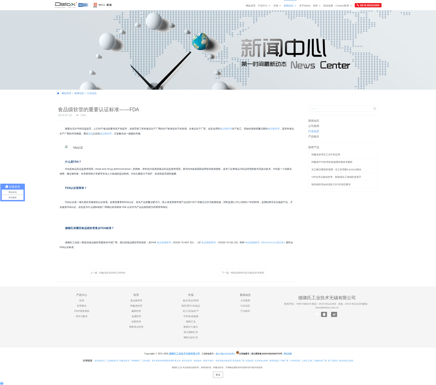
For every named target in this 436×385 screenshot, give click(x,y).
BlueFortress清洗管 (273, 242)
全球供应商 (295, 360)
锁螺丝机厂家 (321, 360)
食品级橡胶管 (164, 242)
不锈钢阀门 (135, 360)
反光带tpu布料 (261, 360)
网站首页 (250, 5)
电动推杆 (197, 360)
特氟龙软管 (124, 360)
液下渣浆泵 (333, 360)
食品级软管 (226, 128)
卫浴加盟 (146, 360)
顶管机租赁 (274, 360)
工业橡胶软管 (112, 360)
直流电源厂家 (238, 360)
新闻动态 (79, 93)
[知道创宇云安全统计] (1, 383)
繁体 (218, 374)
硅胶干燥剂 (208, 360)
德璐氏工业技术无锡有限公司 (327, 297)
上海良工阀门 (307, 360)
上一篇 (108, 272)
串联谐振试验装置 (223, 360)
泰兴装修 (156, 360)
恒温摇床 (250, 360)
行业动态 (92, 93)
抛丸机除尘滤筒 (346, 360)
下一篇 (243, 272)
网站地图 (288, 353)
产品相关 (313, 136)
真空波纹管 (187, 360)
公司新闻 (313, 126)
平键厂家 (284, 360)
